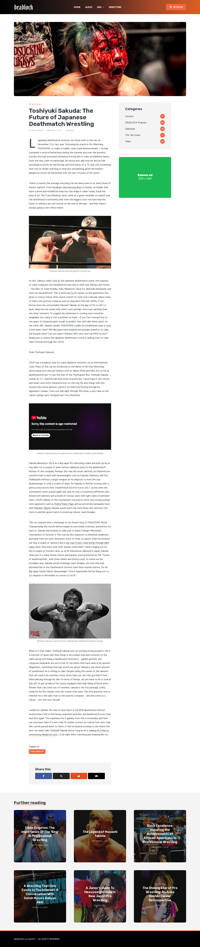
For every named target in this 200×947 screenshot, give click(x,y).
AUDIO (88, 7)
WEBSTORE (115, 7)
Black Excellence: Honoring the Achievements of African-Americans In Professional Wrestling (160, 834)
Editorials (37, 104)
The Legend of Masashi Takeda (100, 834)
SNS (99, 7)
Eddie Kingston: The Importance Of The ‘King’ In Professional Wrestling (40, 834)
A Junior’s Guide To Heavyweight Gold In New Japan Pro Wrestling (99, 894)
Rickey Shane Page (63, 503)
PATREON (178, 7)
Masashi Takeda (42, 507)
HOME (77, 7)
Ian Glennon (37, 130)
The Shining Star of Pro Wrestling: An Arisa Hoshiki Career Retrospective (160, 894)
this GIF (33, 683)
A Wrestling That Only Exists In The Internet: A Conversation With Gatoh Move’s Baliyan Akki (40, 894)
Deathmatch (37, 751)
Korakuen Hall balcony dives (67, 187)
